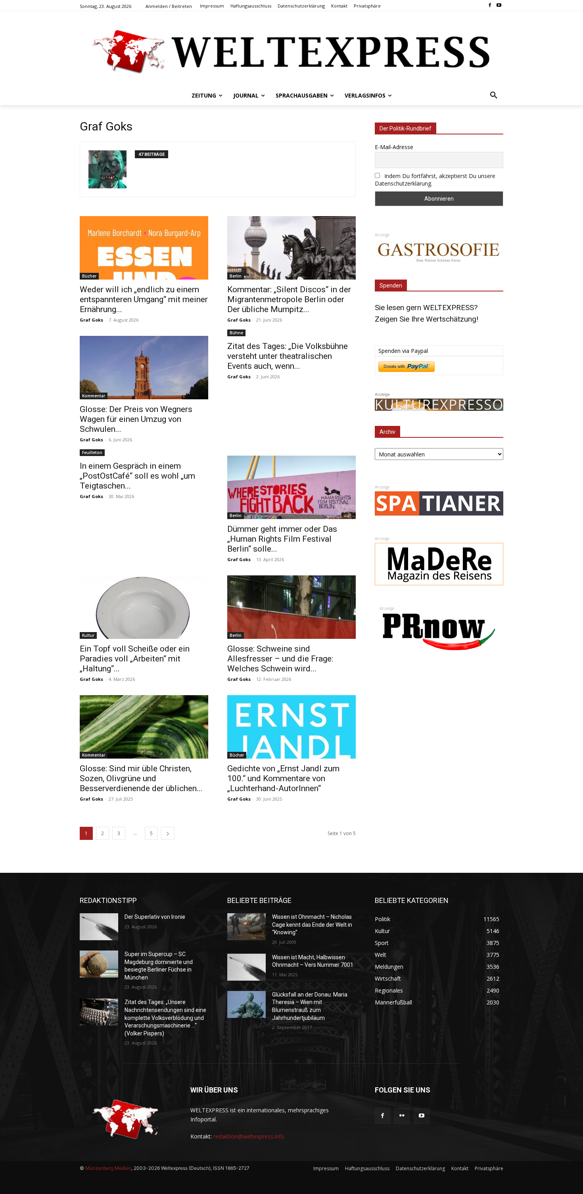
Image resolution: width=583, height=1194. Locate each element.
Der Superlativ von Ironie (155, 917)
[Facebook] (489, 5)
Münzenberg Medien (108, 1168)
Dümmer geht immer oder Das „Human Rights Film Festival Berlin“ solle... (282, 539)
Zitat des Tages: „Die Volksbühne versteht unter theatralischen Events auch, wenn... (287, 356)
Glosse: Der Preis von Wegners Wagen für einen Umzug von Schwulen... (136, 419)
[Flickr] (402, 1115)
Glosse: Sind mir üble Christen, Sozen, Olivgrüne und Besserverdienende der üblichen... (141, 778)
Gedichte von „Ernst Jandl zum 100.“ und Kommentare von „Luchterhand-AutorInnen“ (283, 778)
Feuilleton (92, 452)
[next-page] (168, 833)
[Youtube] (498, 5)
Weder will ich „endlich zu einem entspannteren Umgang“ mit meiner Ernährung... (144, 299)
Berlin (236, 276)
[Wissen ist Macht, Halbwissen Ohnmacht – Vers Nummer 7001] (246, 967)
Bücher (89, 276)
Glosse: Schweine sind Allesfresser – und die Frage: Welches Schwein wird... (280, 658)
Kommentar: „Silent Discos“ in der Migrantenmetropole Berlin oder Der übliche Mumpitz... (289, 299)
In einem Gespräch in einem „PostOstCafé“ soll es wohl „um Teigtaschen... (137, 476)
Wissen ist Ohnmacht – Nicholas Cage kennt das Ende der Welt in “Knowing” (312, 924)
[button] (493, 95)
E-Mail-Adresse (394, 147)
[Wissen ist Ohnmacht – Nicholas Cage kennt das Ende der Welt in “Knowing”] (246, 926)
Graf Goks (91, 320)
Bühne (236, 332)
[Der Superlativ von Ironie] (99, 926)
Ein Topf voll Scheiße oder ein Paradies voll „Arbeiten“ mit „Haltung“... (135, 658)
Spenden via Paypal (403, 351)
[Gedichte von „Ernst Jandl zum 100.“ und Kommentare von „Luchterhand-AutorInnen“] (291, 727)
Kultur (88, 635)
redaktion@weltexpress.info (248, 1136)
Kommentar (93, 396)
